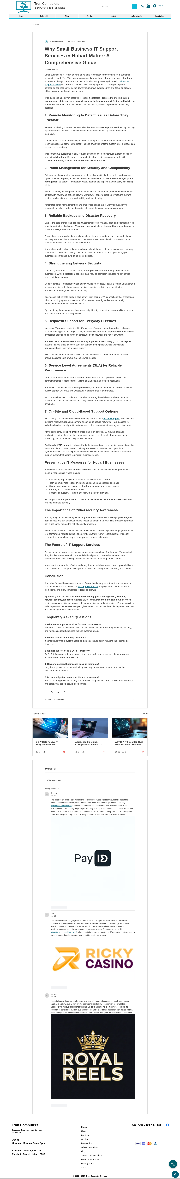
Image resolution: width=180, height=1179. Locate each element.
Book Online (86, 1143)
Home (84, 1127)
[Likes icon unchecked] (52, 907)
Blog (83, 1151)
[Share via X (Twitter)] (52, 692)
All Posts (35, 24)
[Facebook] (167, 1125)
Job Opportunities (89, 1147)
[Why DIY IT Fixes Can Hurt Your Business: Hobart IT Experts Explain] (129, 728)
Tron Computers (46, 4)
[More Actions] (133, 794)
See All (145, 713)
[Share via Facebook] (46, 692)
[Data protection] (90, 728)
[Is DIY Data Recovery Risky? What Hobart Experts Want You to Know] (50, 728)
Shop (83, 1131)
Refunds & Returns (90, 1159)
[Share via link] (64, 692)
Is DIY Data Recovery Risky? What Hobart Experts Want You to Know (49, 743)
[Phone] (142, 6)
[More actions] (133, 41)
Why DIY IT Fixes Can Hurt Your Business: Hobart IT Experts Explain (129, 743)
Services (85, 1135)
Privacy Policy (87, 1163)
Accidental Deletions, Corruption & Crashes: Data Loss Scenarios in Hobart (89, 743)
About (84, 1167)
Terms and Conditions (90, 1155)
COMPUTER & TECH (45, 8)
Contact (85, 1139)
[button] (148, 6)
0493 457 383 (152, 1124)
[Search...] (134, 6)
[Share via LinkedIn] (58, 692)
